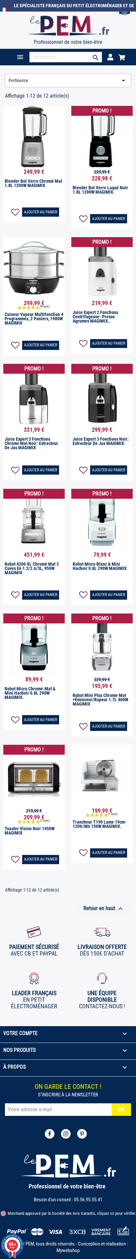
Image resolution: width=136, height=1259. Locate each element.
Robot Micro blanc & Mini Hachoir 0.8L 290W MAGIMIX (100, 566)
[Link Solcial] (49, 1133)
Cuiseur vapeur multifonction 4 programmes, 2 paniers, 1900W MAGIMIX (34, 319)
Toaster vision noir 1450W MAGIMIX (29, 830)
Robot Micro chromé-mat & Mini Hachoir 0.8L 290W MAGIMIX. (30, 693)
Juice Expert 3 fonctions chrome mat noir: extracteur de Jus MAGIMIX (31, 443)
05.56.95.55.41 (88, 1200)
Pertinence (68, 80)
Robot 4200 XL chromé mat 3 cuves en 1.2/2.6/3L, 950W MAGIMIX (32, 568)
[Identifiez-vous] (110, 57)
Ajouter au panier (40, 212)
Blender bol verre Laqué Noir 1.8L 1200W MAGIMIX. (100, 190)
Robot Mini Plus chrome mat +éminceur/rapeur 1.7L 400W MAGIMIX (100, 700)
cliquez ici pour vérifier (116, 1213)
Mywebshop (68, 1250)
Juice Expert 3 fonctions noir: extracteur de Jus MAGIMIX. (101, 441)
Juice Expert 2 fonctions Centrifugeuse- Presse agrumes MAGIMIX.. (95, 317)
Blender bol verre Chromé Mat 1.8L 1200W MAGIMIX (33, 183)
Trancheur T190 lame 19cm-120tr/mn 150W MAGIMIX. (99, 824)
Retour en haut (104, 909)
